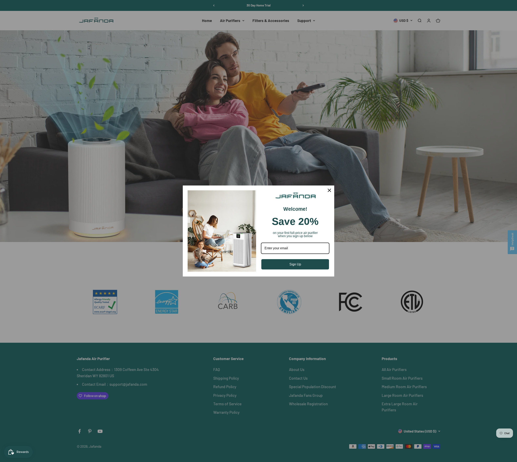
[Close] (329, 190)
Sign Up (295, 264)
